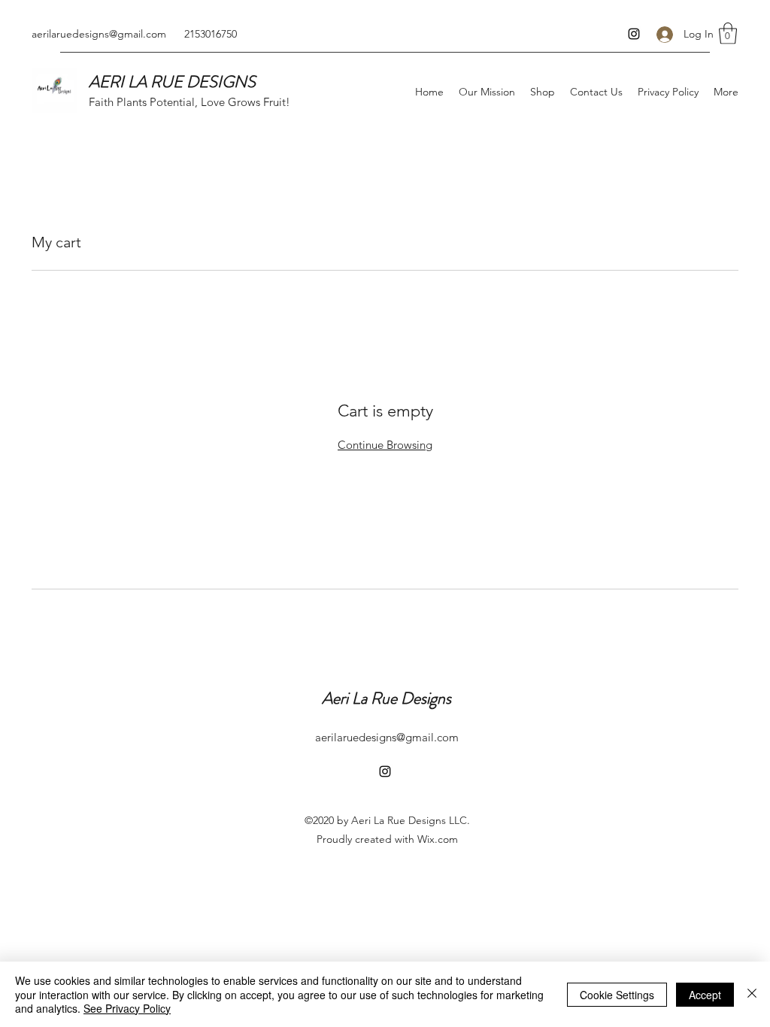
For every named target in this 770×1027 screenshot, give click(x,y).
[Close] (752, 994)
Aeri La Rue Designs (386, 698)
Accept (705, 994)
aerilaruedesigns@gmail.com (99, 34)
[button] (728, 33)
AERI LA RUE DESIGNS (172, 81)
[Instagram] (633, 33)
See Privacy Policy (127, 1008)
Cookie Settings (617, 994)
